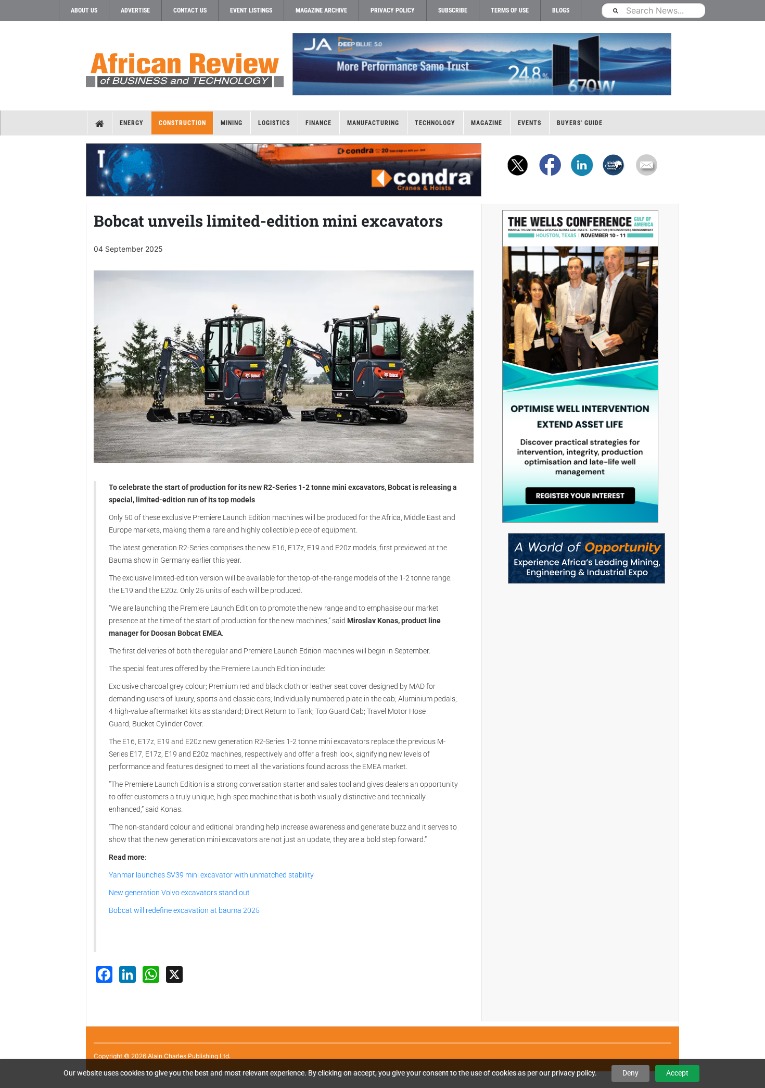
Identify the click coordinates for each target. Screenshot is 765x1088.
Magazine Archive (321, 10)
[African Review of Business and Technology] (185, 67)
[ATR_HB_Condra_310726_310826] (283, 170)
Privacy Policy (393, 10)
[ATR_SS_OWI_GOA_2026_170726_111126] (580, 366)
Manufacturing (373, 123)
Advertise (135, 10)
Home (99, 123)
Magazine (486, 123)
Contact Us (190, 10)
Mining (232, 123)
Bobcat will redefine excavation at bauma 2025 (184, 910)
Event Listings (251, 10)
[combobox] (653, 10)
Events (529, 123)
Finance (318, 123)
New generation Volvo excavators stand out (179, 892)
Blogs (560, 10)
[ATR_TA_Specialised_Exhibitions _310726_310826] (580, 553)
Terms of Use (510, 10)
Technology (435, 123)
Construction (182, 123)
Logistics (274, 123)
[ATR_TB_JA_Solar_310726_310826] (481, 64)
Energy (132, 123)
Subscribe (452, 10)
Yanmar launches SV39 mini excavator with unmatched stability (211, 875)
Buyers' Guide (580, 123)
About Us (84, 10)
